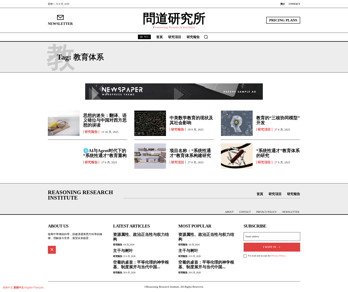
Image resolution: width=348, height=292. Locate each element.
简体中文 (8, 287)
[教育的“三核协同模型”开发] (237, 123)
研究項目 (264, 129)
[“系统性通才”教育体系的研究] (237, 156)
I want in (269, 247)
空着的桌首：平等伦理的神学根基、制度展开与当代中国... (141, 264)
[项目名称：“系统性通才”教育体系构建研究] (150, 156)
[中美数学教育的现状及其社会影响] (150, 123)
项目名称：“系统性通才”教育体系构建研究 (190, 153)
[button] (206, 36)
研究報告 (91, 131)
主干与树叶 (123, 250)
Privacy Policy (278, 255)
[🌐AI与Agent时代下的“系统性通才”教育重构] (64, 156)
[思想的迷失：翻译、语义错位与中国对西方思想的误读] (64, 123)
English (28, 287)
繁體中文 (19, 287)
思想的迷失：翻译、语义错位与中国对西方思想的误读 (105, 120)
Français (39, 287)
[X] (52, 250)
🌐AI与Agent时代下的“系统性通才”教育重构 (105, 153)
